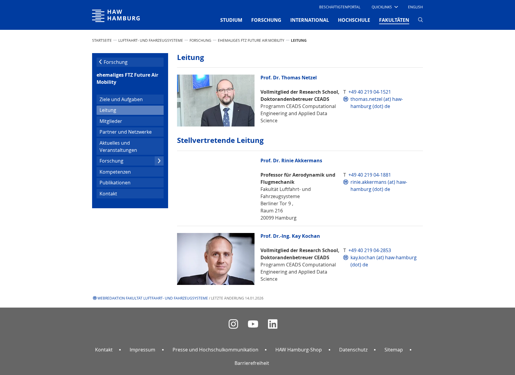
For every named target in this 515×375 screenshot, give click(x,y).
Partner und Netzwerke (126, 132)
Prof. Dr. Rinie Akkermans (291, 161)
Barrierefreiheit (252, 363)
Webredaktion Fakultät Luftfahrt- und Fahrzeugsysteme (152, 298)
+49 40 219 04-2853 (369, 250)
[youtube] (253, 324)
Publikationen (115, 182)
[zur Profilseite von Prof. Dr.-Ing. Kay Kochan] (216, 259)
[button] (384, 6)
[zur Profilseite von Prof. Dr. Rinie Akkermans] (216, 183)
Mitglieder (111, 121)
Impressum (142, 349)
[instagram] (233, 324)
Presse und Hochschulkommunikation (215, 349)
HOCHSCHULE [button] (354, 20)
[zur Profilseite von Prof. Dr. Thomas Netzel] (216, 100)
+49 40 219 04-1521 (369, 92)
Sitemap (393, 349)
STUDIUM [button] (231, 20)
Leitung (118, 110)
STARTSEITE (102, 40)
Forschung (200, 40)
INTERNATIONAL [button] (309, 20)
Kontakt (108, 193)
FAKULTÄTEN (394, 19)
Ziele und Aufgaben (121, 99)
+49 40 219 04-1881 (369, 175)
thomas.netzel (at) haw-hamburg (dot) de (376, 102)
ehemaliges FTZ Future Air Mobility (251, 40)
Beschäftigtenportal (339, 6)
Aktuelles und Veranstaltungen (118, 146)
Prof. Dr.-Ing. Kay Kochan (290, 236)
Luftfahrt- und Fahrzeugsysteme (150, 40)
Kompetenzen (115, 172)
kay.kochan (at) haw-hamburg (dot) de (383, 261)
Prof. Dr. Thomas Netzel (288, 78)
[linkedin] (272, 324)
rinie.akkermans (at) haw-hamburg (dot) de (378, 185)
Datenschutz (353, 349)
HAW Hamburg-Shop (298, 349)
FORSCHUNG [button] (266, 20)
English (415, 6)
